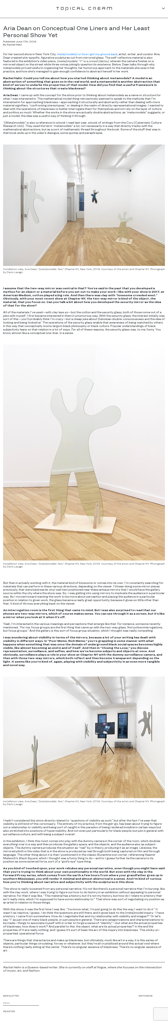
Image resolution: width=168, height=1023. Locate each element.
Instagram (145, 996)
